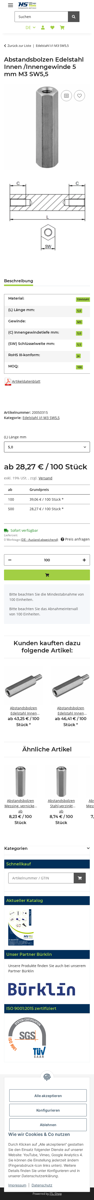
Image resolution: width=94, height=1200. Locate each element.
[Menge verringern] (9, 560)
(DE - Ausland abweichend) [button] (39, 540)
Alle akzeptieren (48, 1096)
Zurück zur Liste (19, 45)
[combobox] (47, 447)
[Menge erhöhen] (84, 560)
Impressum (17, 1185)
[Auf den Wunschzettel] (79, 95)
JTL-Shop (56, 1193)
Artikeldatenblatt (26, 381)
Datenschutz (42, 1185)
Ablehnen (48, 1125)
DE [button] (28, 27)
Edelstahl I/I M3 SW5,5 (41, 417)
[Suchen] (73, 16)
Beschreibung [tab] (18, 281)
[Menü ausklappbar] (10, 3)
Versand (45, 478)
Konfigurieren (48, 1110)
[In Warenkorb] (80, 878)
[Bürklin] (41, 989)
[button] (42, 28)
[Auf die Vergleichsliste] (66, 95)
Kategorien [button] (16, 848)
